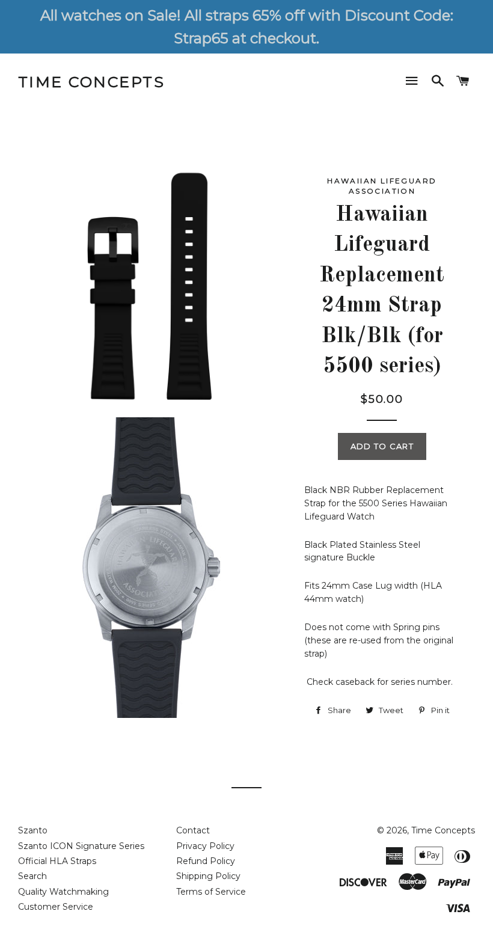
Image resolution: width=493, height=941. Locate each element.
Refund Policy (205, 861)
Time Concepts (91, 82)
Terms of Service (211, 891)
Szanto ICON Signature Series (81, 846)
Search (32, 876)
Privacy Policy (205, 846)
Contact (193, 830)
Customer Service (55, 906)
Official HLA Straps (57, 861)
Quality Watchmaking (63, 891)
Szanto (32, 830)
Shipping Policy (208, 876)
